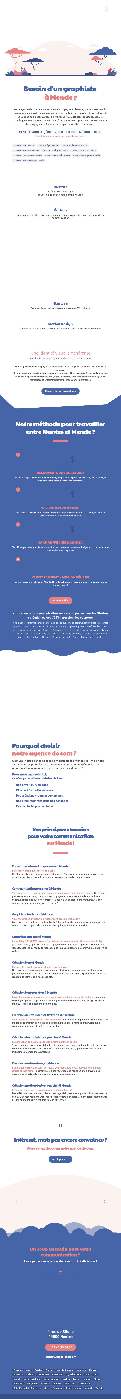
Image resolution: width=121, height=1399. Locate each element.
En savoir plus (60, 600)
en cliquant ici (60, 1159)
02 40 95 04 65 (62, 1347)
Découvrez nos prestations (60, 391)
